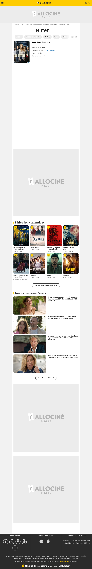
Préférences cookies (72, 556)
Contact (8, 556)
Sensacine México (83, 543)
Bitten (55, 24)
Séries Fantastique (48, 24)
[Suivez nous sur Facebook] (6, 541)
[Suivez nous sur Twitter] (12, 541)
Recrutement (29, 556)
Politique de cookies (58, 556)
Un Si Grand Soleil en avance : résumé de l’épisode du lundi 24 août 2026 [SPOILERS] (63, 356)
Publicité (37, 556)
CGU (43, 556)
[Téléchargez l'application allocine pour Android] (49, 541)
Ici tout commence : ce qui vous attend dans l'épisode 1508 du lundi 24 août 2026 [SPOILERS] (63, 337)
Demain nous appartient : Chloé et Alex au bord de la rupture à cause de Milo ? (62, 317)
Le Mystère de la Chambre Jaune (19, 248)
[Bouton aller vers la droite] (76, 37)
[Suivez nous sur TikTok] (24, 541)
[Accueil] (44, 3)
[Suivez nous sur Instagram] (18, 541)
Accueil (17, 24)
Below (49, 275)
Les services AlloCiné (55, 558)
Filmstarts (66, 540)
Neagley (66, 275)
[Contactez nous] (15, 547)
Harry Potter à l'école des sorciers (20, 276)
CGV (48, 556)
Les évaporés (34, 247)
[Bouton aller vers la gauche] (72, 37)
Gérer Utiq (67, 558)
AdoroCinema (69, 543)
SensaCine (76, 540)
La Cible (33, 275)
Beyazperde (85, 540)
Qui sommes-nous (17, 556)
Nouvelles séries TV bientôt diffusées (46, 285)
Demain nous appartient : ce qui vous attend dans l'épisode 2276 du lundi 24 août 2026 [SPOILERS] (63, 299)
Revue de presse (29, 558)
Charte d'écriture (41, 558)
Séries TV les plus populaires (33, 24)
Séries (22, 24)
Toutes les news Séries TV (46, 378)
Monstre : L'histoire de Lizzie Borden (53, 248)
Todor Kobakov (51, 50)
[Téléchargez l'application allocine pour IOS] (42, 541)
